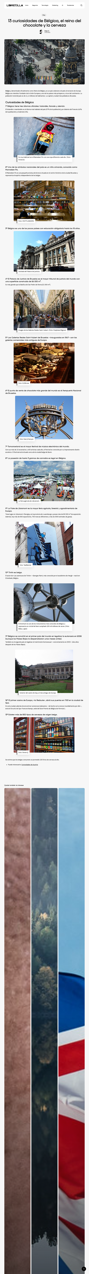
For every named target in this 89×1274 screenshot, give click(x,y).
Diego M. (46, 31)
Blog (44, 15)
